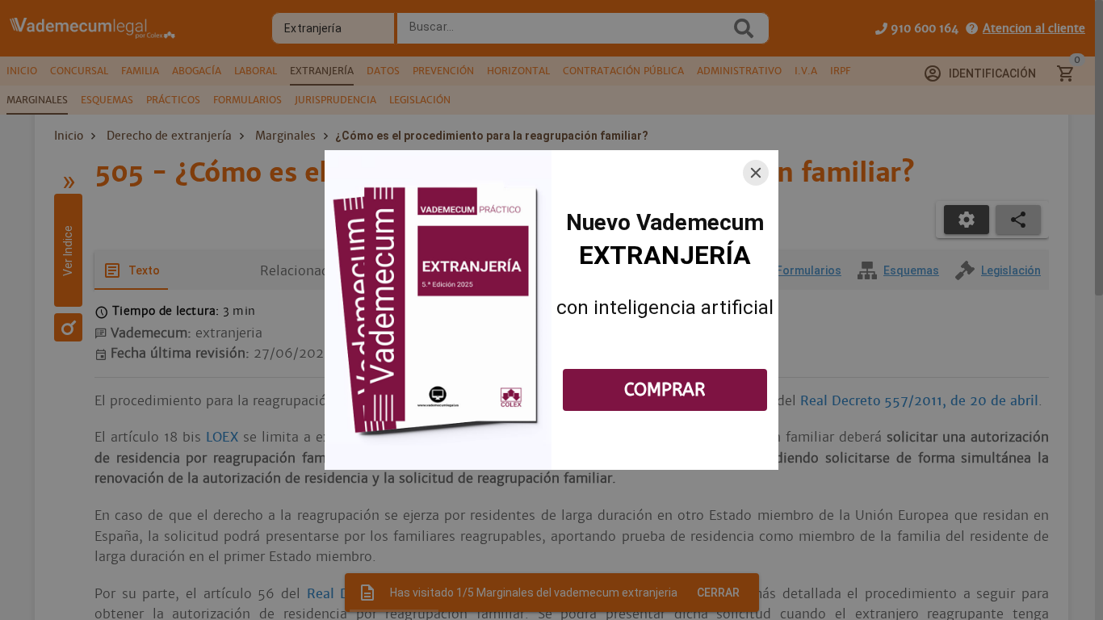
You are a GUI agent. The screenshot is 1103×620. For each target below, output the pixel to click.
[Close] (756, 173)
